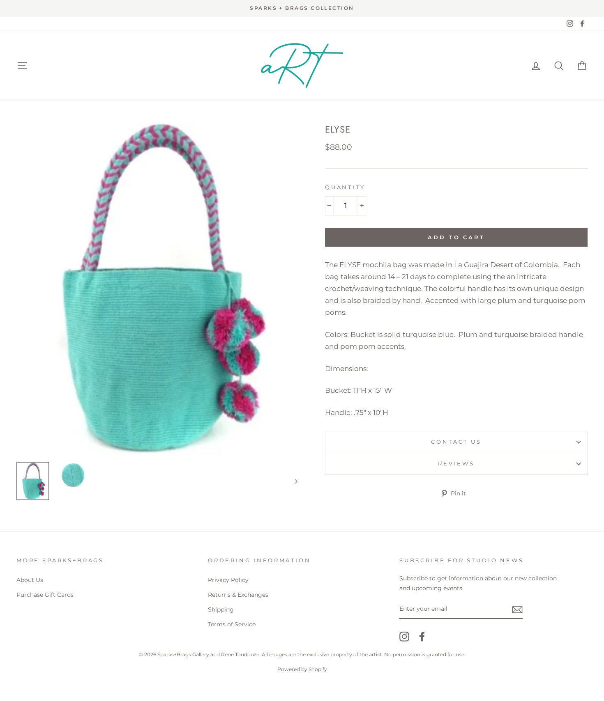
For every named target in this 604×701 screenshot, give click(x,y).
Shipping (221, 609)
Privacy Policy (228, 580)
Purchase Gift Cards (45, 594)
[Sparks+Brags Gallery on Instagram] (404, 636)
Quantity (345, 187)
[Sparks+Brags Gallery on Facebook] (422, 636)
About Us (29, 580)
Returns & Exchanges (238, 594)
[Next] (292, 481)
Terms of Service (232, 624)
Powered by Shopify (302, 669)
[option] (302, 8)
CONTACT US (456, 442)
